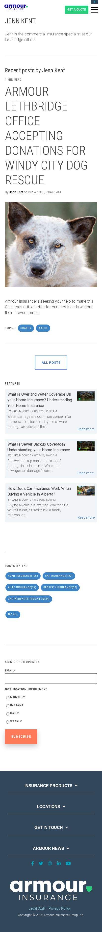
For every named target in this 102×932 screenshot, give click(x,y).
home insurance (23, 576)
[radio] (51, 698)
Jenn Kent (16, 192)
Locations (48, 807)
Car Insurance (59, 576)
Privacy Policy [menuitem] (60, 908)
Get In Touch (48, 827)
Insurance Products (49, 786)
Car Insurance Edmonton (29, 599)
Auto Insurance (22, 587)
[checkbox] (51, 710)
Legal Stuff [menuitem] (37, 908)
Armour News (48, 848)
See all (13, 614)
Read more (86, 429)
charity (25, 328)
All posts (51, 362)
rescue (43, 328)
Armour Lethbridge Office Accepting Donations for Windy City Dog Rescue (46, 135)
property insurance (60, 587)
